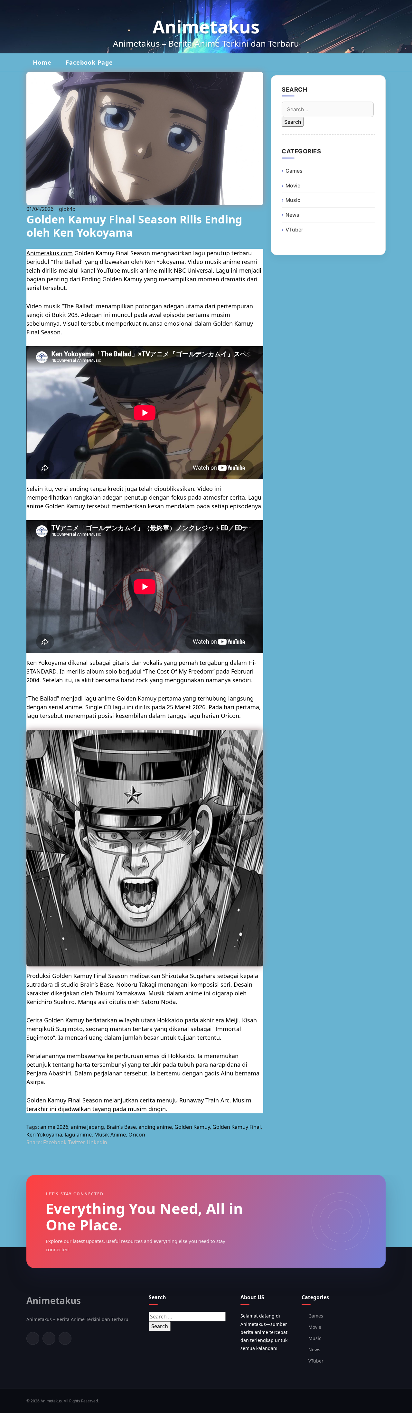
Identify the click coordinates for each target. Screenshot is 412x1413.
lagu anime (78, 1134)
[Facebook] (32, 1338)
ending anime (155, 1126)
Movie (293, 185)
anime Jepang (87, 1126)
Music (293, 200)
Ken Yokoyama (44, 1134)
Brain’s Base (121, 1126)
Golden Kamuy (192, 1126)
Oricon (136, 1134)
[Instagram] (65, 1338)
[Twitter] (48, 1338)
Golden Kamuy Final (236, 1126)
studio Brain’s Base (87, 984)
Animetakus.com (49, 253)
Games (294, 171)
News (292, 215)
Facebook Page (89, 62)
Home (42, 62)
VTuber (294, 229)
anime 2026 (54, 1126)
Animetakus (206, 26)
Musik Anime (110, 1134)
